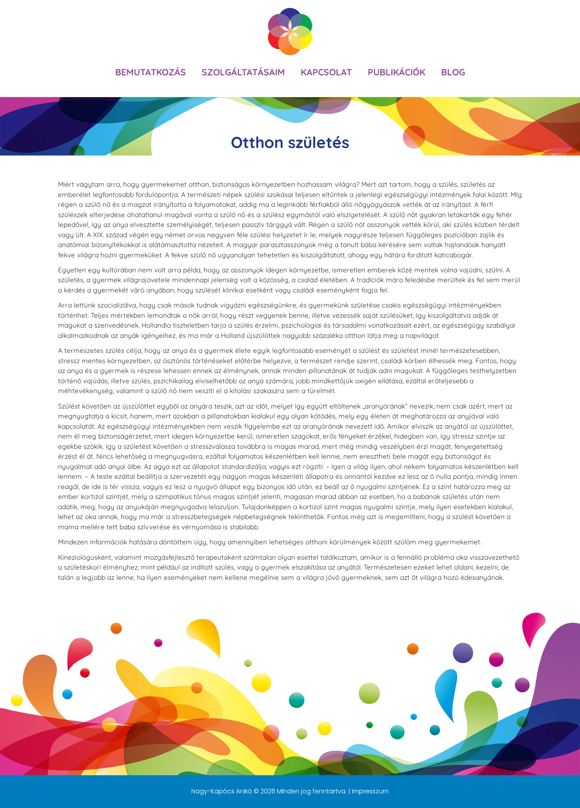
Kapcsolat (326, 72)
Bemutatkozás (150, 72)
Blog (453, 72)
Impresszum (370, 791)
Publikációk (396, 72)
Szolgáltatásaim (243, 72)
